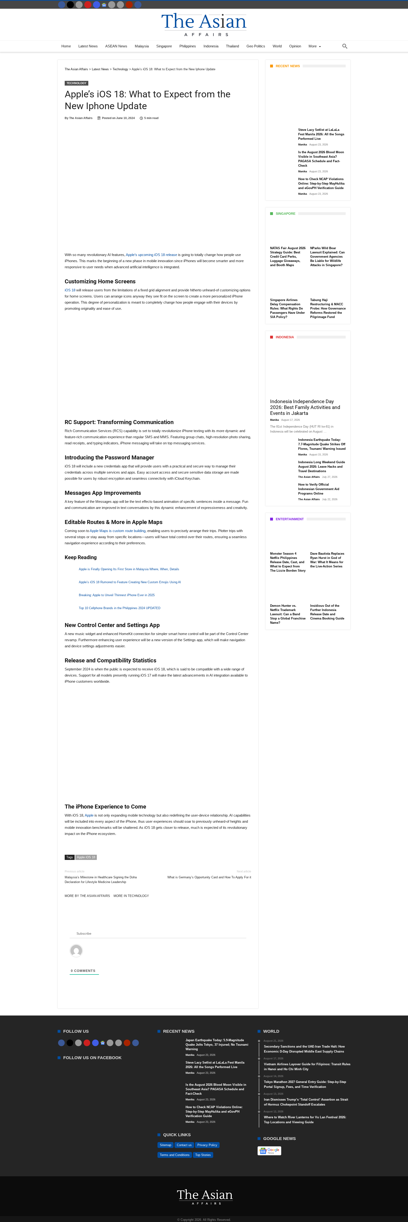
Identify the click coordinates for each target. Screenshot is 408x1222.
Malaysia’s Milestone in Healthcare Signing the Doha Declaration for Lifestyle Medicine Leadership (101, 877)
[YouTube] (87, 4)
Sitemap (165, 1145)
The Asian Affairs (81, 118)
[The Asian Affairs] (204, 11)
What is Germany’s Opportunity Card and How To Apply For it (209, 874)
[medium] (79, 4)
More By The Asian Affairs (87, 896)
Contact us (184, 1145)
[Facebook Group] (137, 4)
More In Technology (131, 896)
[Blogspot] (120, 4)
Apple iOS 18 (86, 857)
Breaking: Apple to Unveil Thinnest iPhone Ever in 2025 (117, 595)
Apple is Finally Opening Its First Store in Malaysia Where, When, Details (129, 569)
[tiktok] (111, 4)
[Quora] (129, 4)
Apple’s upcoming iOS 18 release (151, 255)
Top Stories (203, 1155)
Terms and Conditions (175, 1155)
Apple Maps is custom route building (117, 531)
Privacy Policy (207, 1145)
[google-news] (104, 4)
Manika (278, 119)
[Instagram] (96, 4)
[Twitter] (70, 4)
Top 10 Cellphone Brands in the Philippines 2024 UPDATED (119, 608)
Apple (89, 815)
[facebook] (61, 4)
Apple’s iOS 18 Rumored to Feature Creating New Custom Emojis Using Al (130, 582)
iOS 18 (70, 290)
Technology (76, 83)
